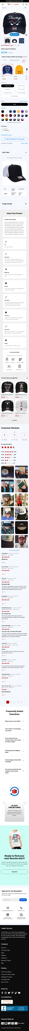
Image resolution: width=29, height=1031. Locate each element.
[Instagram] (6, 993)
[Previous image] (2, 41)
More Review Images (14, 550)
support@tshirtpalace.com (7, 910)
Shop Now (14, 871)
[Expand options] (26, 129)
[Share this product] (19, 45)
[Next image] (26, 41)
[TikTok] (16, 993)
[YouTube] (19, 993)
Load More (14, 420)
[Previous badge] (3, 802)
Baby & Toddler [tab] (15, 60)
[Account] (23, 4)
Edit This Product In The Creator (15, 139)
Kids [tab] (5, 60)
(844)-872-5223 (21, 910)
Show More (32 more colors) (13, 122)
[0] (26, 4)
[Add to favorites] (12, 382)
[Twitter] (9, 993)
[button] (15, 45)
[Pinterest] (12, 993)
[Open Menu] (2, 4)
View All (25, 56)
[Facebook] (2, 993)
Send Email (23, 899)
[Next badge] (25, 802)
